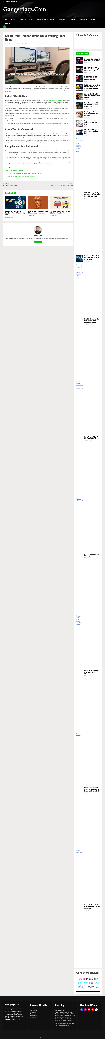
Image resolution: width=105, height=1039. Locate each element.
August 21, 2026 (88, 81)
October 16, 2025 (54, 215)
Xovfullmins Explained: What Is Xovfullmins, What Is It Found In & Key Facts (15, 212)
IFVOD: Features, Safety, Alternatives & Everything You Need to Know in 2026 (92, 68)
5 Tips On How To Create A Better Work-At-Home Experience (20, 176)
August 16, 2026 (88, 99)
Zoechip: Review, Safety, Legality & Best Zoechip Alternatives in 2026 (90, 77)
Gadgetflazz (8, 1008)
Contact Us (8, 23)
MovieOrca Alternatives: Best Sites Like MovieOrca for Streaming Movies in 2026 (92, 86)
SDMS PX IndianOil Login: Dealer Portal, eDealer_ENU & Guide (91, 131)
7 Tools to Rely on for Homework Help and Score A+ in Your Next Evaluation (23, 173)
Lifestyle (31, 19)
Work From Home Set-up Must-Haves (14, 170)
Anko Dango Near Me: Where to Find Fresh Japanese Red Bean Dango (91, 113)
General (24, 43)
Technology (22, 19)
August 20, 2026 (88, 90)
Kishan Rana (9, 43)
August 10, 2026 (88, 793)
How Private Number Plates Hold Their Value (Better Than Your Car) (60, 212)
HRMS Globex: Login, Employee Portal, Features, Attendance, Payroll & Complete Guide (92, 194)
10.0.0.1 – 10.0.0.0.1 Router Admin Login (91, 555)
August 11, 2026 (88, 557)
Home (6, 19)
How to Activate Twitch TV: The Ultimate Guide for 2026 (91, 438)
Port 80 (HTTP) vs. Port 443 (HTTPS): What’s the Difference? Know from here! (91, 672)
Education (52, 19)
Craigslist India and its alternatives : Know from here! (90, 122)
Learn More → (37, 242)
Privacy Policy (72, 19)
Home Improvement (42, 19)
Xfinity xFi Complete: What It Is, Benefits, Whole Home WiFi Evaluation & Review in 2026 (91, 789)
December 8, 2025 (32, 215)
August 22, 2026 (88, 62)
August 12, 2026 (9, 217)
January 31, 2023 (17, 43)
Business (13, 19)
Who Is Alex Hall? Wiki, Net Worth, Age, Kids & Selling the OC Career (92, 95)
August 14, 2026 (88, 126)
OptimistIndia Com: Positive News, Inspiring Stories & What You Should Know (91, 320)
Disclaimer (32, 1013)
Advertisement (83, 19)
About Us (93, 19)
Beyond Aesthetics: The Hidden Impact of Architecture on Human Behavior (38, 212)
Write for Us (62, 19)
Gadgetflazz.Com (24, 9)
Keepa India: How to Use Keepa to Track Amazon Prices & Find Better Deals (92, 906)
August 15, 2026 (88, 117)
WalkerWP (65, 1037)
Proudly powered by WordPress (44, 1037)
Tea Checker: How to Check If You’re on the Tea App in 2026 (92, 60)
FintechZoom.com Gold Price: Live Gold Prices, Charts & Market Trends (91, 104)
